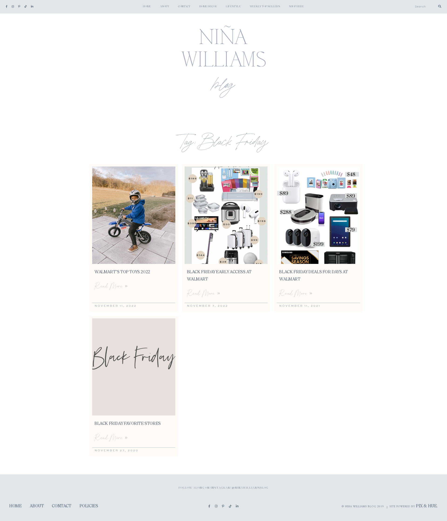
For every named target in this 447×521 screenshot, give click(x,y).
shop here (296, 6)
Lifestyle (233, 6)
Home (147, 6)
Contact (184, 6)
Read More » (111, 286)
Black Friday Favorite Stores (128, 424)
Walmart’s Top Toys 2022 (122, 272)
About (164, 6)
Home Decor (208, 6)
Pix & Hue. (427, 506)
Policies (89, 506)
